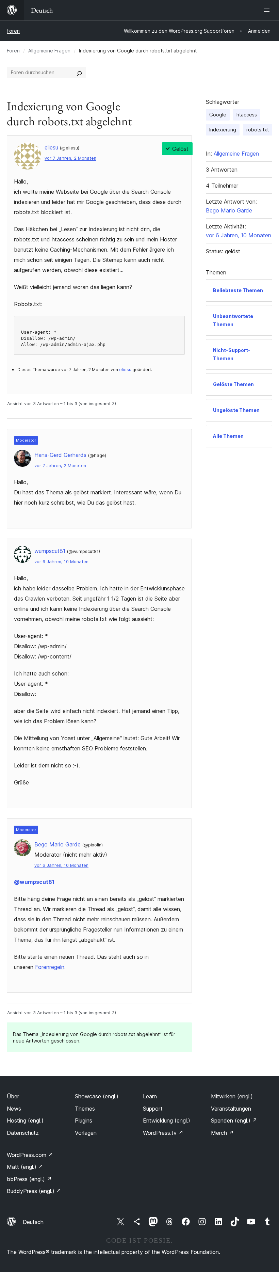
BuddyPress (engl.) (34, 1191)
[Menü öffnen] (268, 10)
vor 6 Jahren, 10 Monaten (61, 561)
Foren (13, 31)
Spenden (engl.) (234, 1120)
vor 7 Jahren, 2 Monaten (70, 158)
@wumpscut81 (34, 881)
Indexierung (222, 129)
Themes (85, 1108)
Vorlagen (86, 1132)
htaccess (246, 114)
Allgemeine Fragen (49, 50)
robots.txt (257, 129)
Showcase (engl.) (96, 1096)
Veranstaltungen (231, 1108)
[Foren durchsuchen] (79, 72)
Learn (150, 1096)
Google (217, 114)
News (14, 1108)
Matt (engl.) (25, 1166)
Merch (222, 1132)
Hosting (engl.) (25, 1120)
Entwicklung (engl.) (166, 1120)
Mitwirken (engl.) (232, 1096)
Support (153, 1108)
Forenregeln (49, 967)
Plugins (83, 1120)
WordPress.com (30, 1154)
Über (13, 1096)
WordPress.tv (163, 1132)
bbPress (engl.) (29, 1179)
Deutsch (33, 1222)
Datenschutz (23, 1132)
